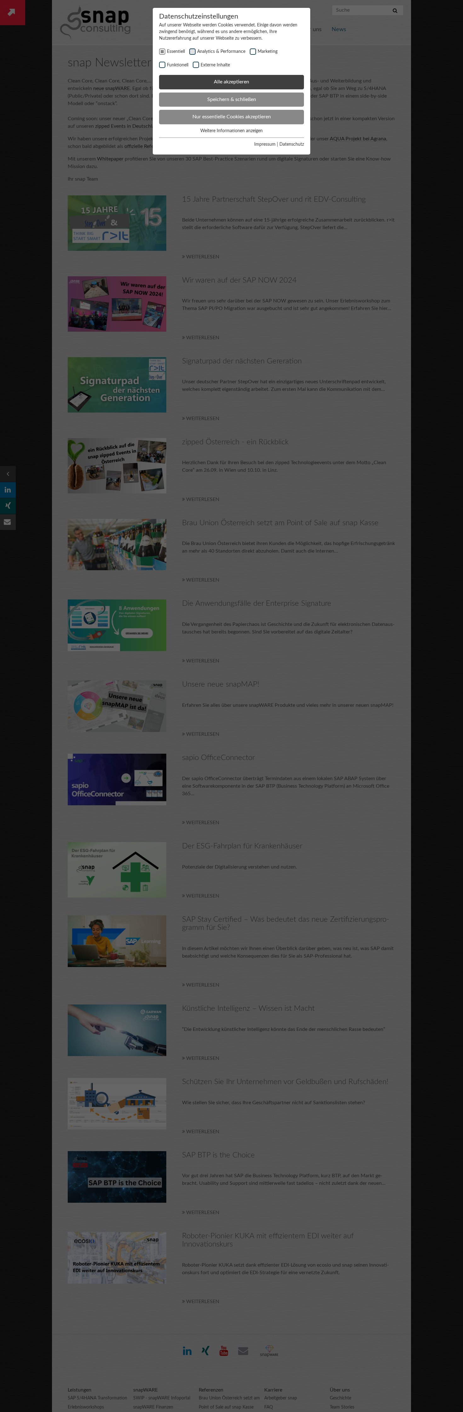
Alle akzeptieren (231, 81)
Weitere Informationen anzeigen (231, 131)
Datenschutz (291, 144)
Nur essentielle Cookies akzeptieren (231, 116)
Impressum (265, 144)
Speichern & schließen (231, 99)
